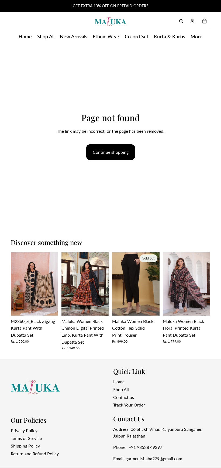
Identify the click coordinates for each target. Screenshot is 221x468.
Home (119, 381)
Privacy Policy (24, 430)
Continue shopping (111, 152)
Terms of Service (26, 438)
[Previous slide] (17, 284)
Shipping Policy (25, 446)
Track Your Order (129, 404)
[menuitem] (196, 36)
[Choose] (100, 307)
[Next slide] (52, 284)
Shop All (121, 389)
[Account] (192, 21)
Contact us (123, 397)
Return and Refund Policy (35, 453)
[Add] (50, 307)
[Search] (181, 21)
